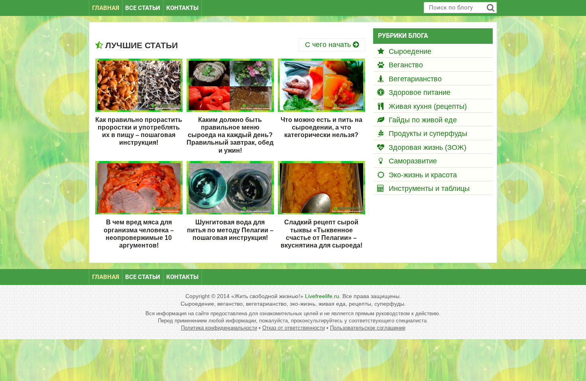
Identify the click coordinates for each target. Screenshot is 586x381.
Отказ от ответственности (293, 328)
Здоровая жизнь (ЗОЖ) (427, 147)
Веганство (406, 65)
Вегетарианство (415, 79)
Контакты (182, 8)
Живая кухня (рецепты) (428, 106)
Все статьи (142, 8)
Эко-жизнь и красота (423, 175)
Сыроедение (410, 51)
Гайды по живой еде (423, 120)
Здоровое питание (419, 92)
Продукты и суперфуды (428, 133)
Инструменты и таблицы (429, 188)
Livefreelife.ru (322, 296)
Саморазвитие (413, 161)
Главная (105, 8)
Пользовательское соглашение (367, 328)
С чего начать (329, 45)
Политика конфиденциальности (219, 328)
